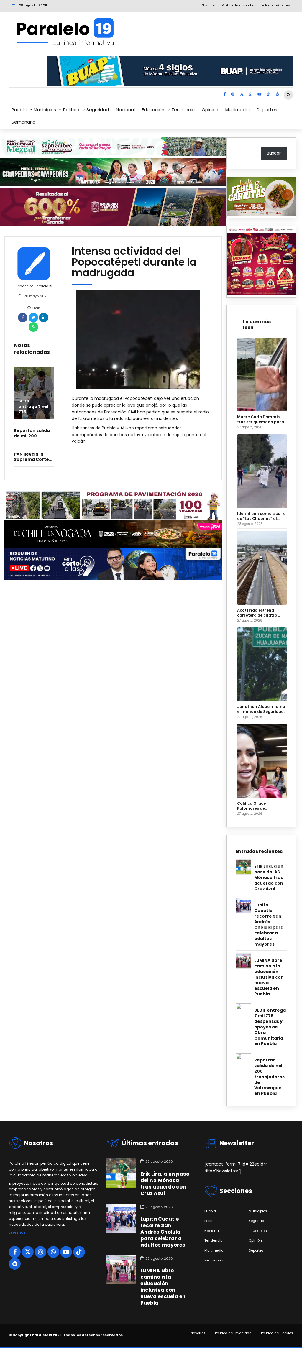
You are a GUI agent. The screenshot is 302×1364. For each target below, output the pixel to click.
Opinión (210, 109)
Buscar (274, 153)
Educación (153, 109)
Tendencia (183, 109)
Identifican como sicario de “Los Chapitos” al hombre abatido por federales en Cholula (261, 516)
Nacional (125, 109)
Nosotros (198, 1333)
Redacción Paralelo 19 (34, 286)
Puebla (19, 109)
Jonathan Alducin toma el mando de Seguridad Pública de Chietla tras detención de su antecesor (261, 709)
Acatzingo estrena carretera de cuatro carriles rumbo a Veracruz (257, 613)
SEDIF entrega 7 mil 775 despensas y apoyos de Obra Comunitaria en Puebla (270, 1027)
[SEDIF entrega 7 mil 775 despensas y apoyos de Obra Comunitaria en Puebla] (34, 393)
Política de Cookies (277, 1333)
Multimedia (237, 109)
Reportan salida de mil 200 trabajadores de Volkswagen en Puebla (269, 1077)
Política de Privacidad (233, 1333)
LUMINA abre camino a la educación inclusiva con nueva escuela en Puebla (269, 977)
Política (71, 109)
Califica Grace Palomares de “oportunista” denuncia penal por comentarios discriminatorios (261, 806)
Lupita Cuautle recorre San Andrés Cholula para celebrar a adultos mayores (268, 924)
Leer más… (18, 1232)
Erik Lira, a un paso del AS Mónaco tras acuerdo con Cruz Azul (268, 878)
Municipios (45, 109)
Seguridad (97, 109)
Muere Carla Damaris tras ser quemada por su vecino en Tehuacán (262, 419)
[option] (142, 339)
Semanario (23, 122)
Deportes (267, 109)
